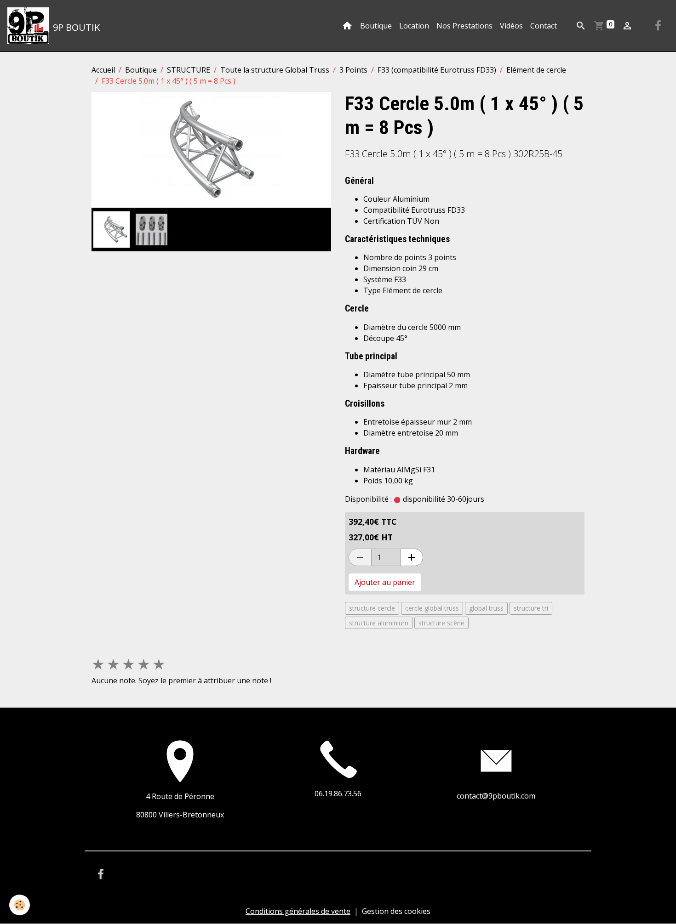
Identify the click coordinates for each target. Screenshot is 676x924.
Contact (543, 26)
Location (414, 26)
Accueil (103, 70)
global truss (486, 608)
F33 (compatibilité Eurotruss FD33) (437, 70)
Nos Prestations (464, 26)
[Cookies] (19, 905)
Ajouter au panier (385, 582)
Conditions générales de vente (298, 911)
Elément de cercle (536, 70)
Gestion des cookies (396, 911)
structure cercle (372, 608)
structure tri (531, 608)
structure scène (441, 622)
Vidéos (511, 26)
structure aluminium (378, 622)
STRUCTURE (188, 70)
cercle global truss (432, 608)
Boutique (376, 26)
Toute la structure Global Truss (274, 70)
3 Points (353, 70)
